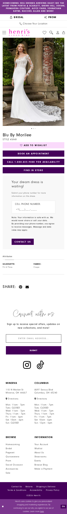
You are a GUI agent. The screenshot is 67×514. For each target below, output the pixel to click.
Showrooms (40, 456)
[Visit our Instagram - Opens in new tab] (27, 365)
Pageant (10, 452)
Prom (8, 460)
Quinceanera (12, 456)
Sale (8, 473)
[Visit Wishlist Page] (44, 32)
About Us (39, 452)
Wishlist (38, 448)
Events (37, 460)
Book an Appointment (33, 153)
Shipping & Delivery (46, 486)
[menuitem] (17, 17)
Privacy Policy (52, 490)
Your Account (41, 444)
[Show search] (51, 32)
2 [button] (33, 128)
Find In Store (33, 170)
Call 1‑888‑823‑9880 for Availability (33, 162)
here (42, 511)
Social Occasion (14, 465)
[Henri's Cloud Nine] (19, 32)
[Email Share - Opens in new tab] (27, 287)
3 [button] (35, 128)
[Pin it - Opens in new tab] (21, 287)
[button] (4, 32)
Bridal (9, 448)
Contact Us (16, 486)
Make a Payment (43, 469)
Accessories (12, 469)
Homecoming (13, 444)
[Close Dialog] (3, 506)
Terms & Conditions (17, 490)
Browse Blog (41, 465)
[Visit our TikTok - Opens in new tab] (40, 365)
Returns (29, 486)
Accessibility (36, 490)
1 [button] (31, 128)
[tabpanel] (33, 82)
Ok (63, 506)
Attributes (7, 256)
